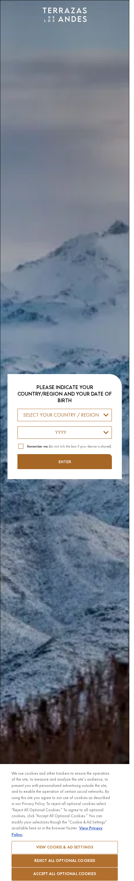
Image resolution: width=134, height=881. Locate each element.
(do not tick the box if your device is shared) (69, 446)
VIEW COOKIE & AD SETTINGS (64, 847)
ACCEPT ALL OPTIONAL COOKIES (64, 873)
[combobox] (64, 415)
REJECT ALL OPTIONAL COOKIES (64, 860)
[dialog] (64, 440)
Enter (65, 461)
